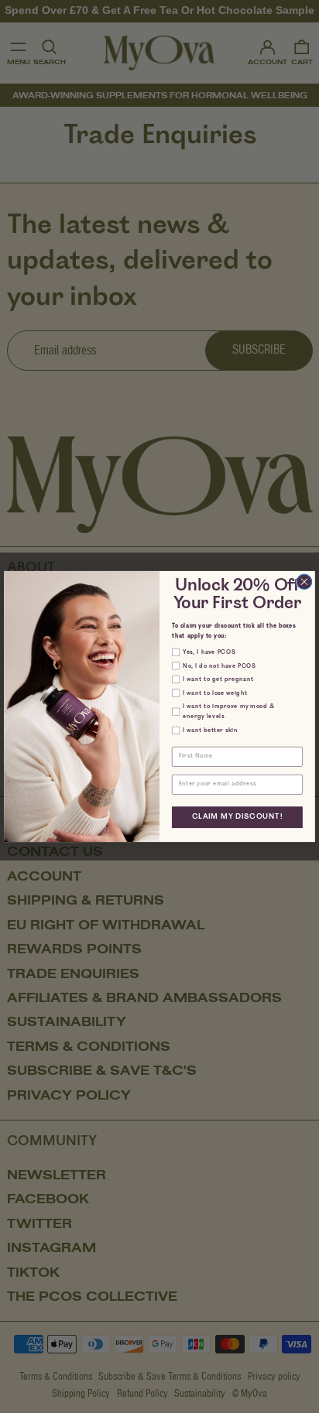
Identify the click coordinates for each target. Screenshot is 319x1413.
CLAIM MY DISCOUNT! (237, 817)
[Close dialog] (304, 582)
